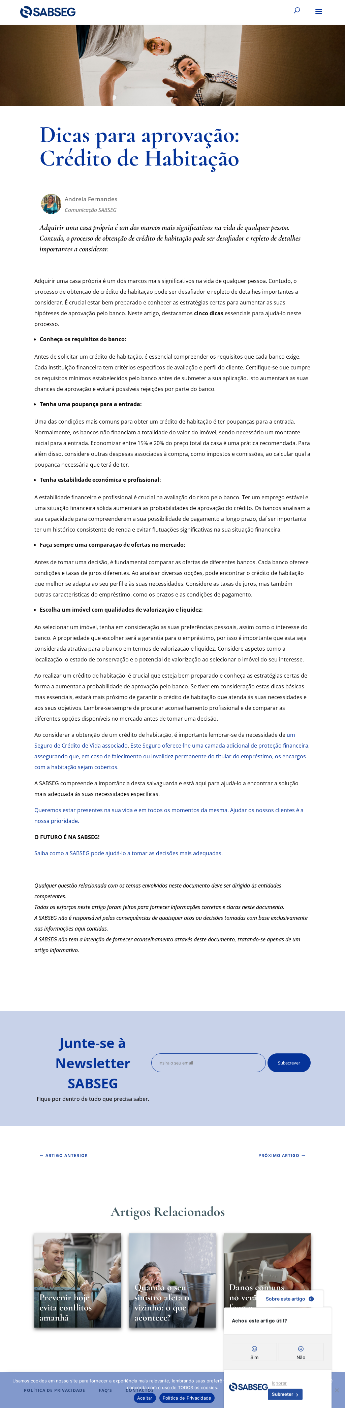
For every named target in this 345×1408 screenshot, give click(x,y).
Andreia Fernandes (91, 199)
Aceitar (145, 1398)
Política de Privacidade (187, 1398)
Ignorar (279, 1383)
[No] (336, 1390)
